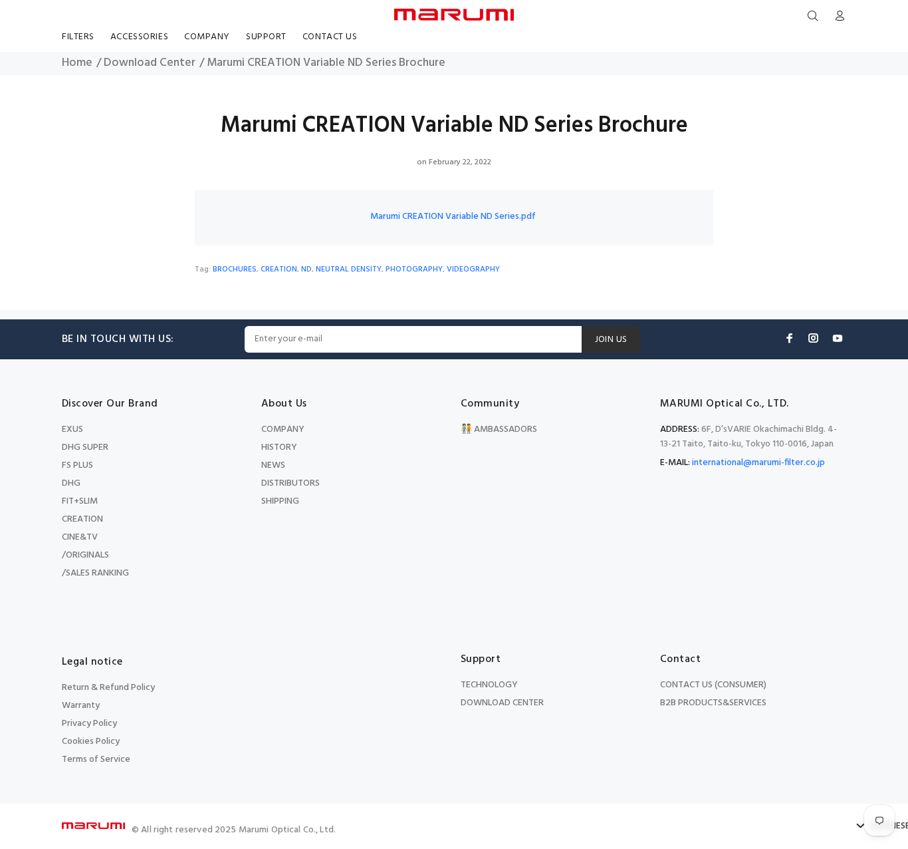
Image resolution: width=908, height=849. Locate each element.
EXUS (72, 429)
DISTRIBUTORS (290, 483)
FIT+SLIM (80, 501)
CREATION (279, 269)
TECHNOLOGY (489, 685)
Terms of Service (96, 759)
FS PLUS (77, 465)
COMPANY (282, 429)
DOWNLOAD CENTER (502, 703)
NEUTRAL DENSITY (349, 269)
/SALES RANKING (95, 573)
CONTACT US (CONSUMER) (713, 685)
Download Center (149, 63)
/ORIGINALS (85, 555)
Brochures (235, 269)
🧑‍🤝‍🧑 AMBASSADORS (499, 429)
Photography (414, 269)
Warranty (81, 705)
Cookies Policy (91, 741)
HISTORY (279, 447)
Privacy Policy (89, 723)
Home (77, 63)
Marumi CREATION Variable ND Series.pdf (453, 216)
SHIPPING (280, 501)
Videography (473, 269)
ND (306, 269)
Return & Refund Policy (108, 687)
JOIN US (611, 339)
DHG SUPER (85, 447)
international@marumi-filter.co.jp (758, 462)
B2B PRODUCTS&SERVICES (713, 703)
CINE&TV (80, 537)
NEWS (273, 465)
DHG (71, 483)
